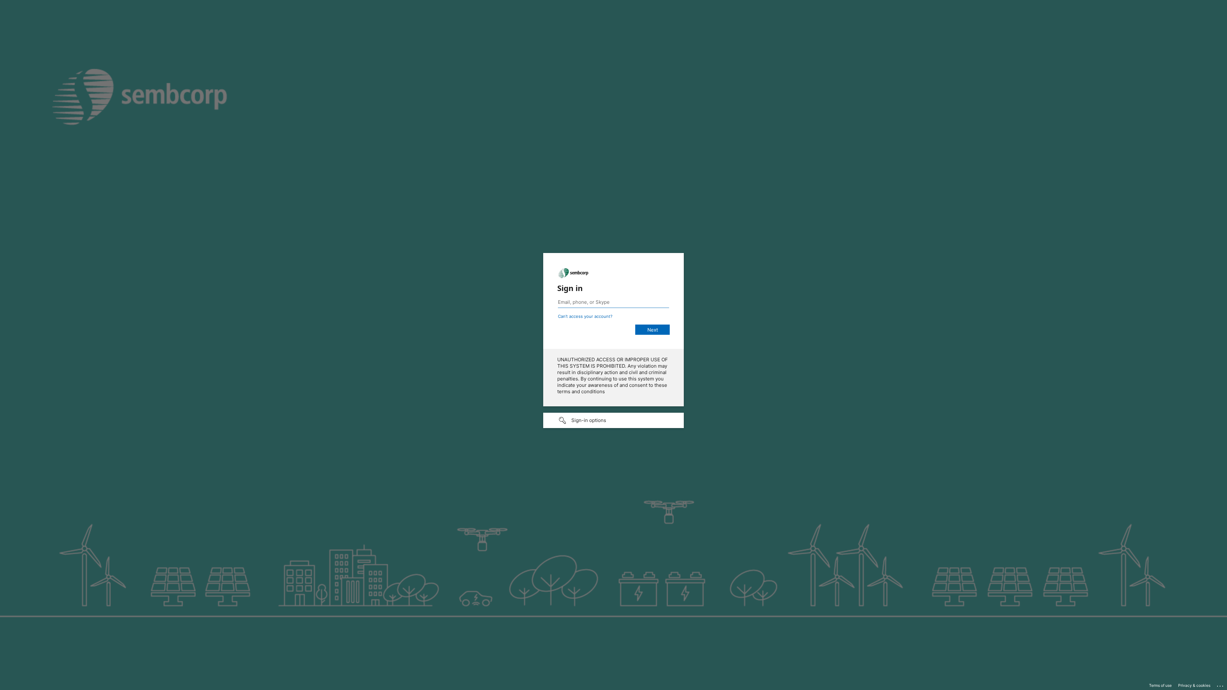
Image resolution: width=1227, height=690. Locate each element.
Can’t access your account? (585, 316)
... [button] (1220, 684)
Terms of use (1160, 685)
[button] (613, 420)
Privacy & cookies (1194, 685)
